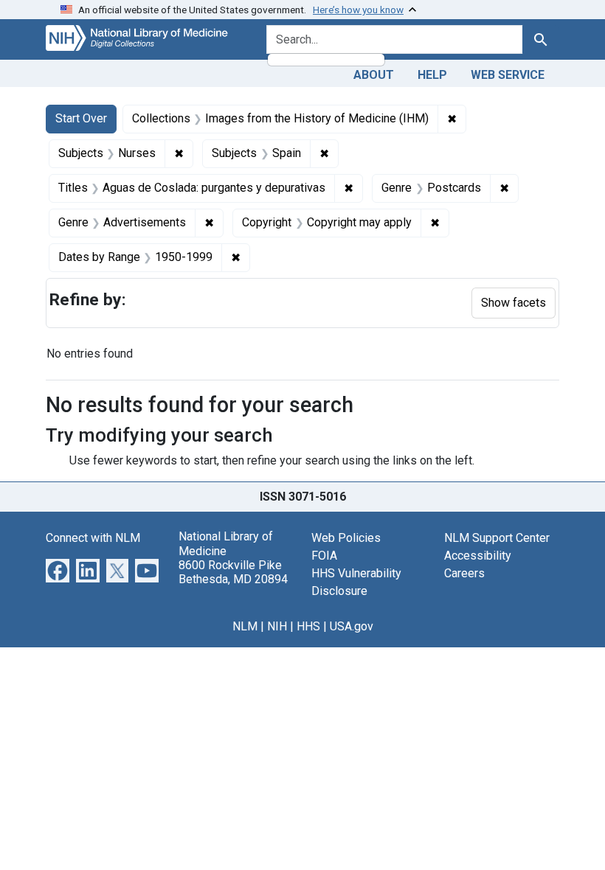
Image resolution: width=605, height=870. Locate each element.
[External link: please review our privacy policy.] (57, 570)
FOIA (324, 556)
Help (432, 75)
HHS (308, 626)
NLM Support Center (497, 538)
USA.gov (351, 626)
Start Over (81, 118)
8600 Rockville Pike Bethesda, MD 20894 (233, 572)
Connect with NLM (93, 538)
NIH (277, 626)
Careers (464, 573)
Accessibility (477, 556)
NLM (244, 626)
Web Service (507, 75)
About (373, 75)
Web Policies (346, 538)
